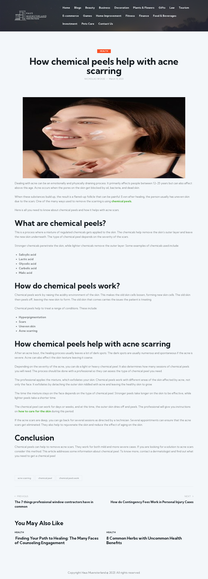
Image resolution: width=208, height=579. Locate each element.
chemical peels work (69, 478)
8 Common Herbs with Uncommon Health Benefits (144, 540)
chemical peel (45, 478)
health (104, 51)
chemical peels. (121, 201)
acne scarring (24, 478)
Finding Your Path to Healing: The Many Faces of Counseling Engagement (56, 540)
